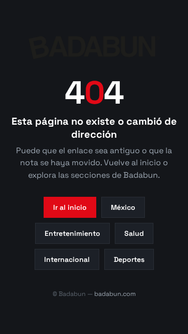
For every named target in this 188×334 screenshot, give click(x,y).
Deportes (129, 259)
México (123, 207)
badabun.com (115, 294)
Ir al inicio (70, 207)
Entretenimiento (72, 233)
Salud (134, 233)
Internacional (67, 259)
